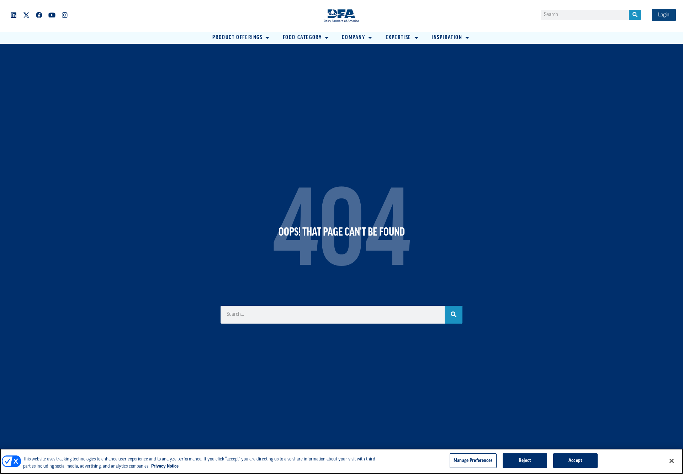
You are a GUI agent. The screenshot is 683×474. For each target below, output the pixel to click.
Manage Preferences (473, 460)
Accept (575, 460)
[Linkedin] (13, 15)
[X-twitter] (26, 15)
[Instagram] (64, 15)
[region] (341, 461)
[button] (241, 38)
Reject (525, 460)
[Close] (671, 461)
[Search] (635, 15)
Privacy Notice (165, 466)
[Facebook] (39, 15)
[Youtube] (52, 15)
